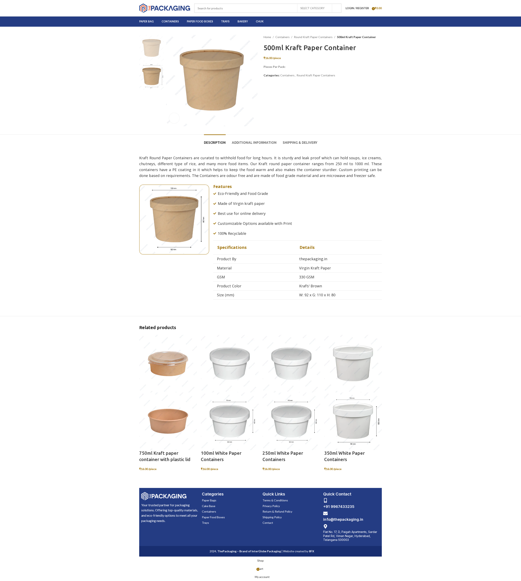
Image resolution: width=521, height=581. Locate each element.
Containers (282, 37)
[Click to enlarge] (174, 118)
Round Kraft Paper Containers (313, 37)
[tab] (215, 140)
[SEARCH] (336, 8)
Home (267, 37)
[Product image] (168, 421)
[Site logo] (164, 8)
